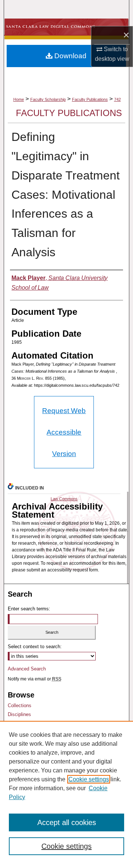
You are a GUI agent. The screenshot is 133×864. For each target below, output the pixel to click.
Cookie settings (88, 779)
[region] (66, 792)
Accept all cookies (66, 822)
